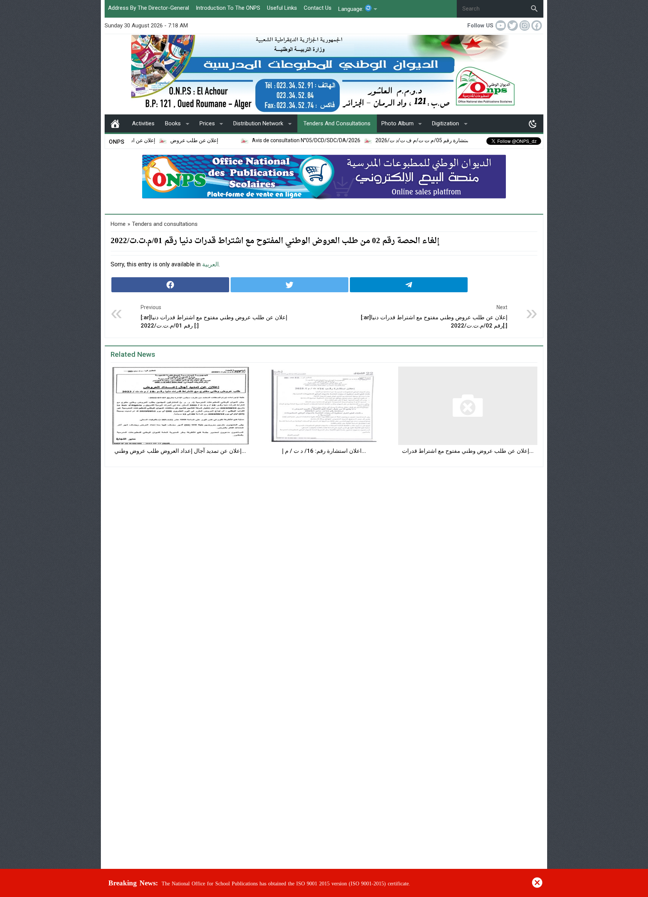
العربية (210, 264)
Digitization (445, 123)
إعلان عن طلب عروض (170, 140)
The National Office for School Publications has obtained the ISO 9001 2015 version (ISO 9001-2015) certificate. (286, 884)
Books (173, 123)
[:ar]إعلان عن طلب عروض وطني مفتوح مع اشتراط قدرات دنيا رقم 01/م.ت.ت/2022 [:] (214, 316)
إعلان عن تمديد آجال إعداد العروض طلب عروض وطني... (180, 451)
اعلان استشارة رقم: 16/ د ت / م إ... (324, 451)
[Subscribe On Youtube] (501, 25)
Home (115, 123)
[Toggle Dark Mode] (532, 123)
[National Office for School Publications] (324, 73)
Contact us (318, 8)
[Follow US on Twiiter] (513, 25)
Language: (351, 9)
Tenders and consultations (336, 123)
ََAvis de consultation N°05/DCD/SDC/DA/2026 (281, 140)
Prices (207, 123)
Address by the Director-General (148, 8)
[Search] (534, 8)
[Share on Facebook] (170, 284)
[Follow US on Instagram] (525, 25)
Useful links (282, 8)
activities (143, 123)
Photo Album (397, 123)
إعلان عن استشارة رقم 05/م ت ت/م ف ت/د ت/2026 (409, 140)
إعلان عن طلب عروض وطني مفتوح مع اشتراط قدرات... (468, 451)
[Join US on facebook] (537, 25)
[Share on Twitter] (289, 284)
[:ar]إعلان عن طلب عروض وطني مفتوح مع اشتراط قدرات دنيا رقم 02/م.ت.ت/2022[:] (434, 316)
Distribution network (258, 123)
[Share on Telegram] (409, 284)
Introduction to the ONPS (228, 8)
